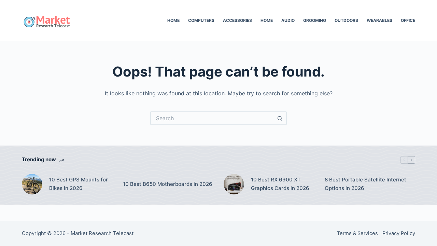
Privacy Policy (398, 233)
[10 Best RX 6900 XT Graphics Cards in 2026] (234, 184)
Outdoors (346, 20)
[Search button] (280, 118)
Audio (288, 20)
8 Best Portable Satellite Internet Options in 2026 (365, 183)
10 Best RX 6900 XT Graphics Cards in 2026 (280, 183)
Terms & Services (357, 233)
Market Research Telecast (102, 233)
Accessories (237, 20)
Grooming (314, 20)
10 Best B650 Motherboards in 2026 (167, 184)
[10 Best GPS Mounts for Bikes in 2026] (32, 184)
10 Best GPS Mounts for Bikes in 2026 (78, 183)
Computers (201, 20)
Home (173, 20)
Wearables (379, 20)
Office (408, 20)
